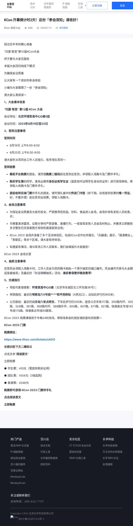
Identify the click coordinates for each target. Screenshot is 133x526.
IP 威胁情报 (66, 5)
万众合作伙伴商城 (112, 451)
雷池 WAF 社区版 (20, 445)
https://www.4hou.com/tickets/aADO (29, 339)
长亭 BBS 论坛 (110, 458)
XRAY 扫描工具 (77, 458)
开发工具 (45, 451)
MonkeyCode (18, 476)
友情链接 (108, 464)
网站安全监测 (18, 458)
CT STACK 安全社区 (80, 445)
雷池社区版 (75, 451)
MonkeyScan (18, 483)
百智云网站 (17, 470)
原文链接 (63, 28)
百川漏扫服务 (18, 464)
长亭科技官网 (110, 445)
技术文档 (45, 445)
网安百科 (45, 464)
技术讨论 (32, 5)
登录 (122, 5)
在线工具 (80, 5)
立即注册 (97, 5)
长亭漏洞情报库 (49, 5)
